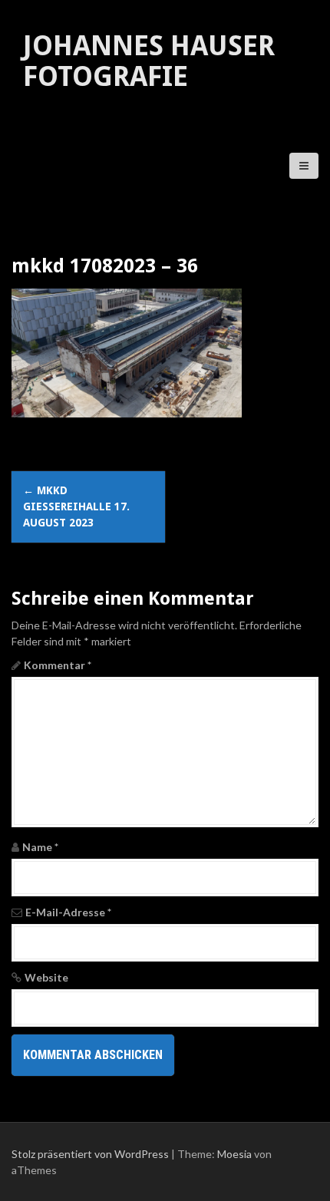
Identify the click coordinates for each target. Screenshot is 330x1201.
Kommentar (57, 664)
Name (40, 846)
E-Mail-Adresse (68, 912)
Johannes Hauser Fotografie (149, 61)
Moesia (234, 1153)
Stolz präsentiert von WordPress (90, 1153)
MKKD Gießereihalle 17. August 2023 (76, 506)
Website (46, 977)
